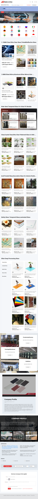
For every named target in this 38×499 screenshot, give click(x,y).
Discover (19, 12)
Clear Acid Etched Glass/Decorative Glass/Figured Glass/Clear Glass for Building (18, 190)
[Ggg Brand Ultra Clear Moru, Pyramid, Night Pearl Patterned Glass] (19, 142)
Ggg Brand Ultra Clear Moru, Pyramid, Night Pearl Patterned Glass (18, 149)
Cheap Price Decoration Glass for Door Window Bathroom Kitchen (18, 208)
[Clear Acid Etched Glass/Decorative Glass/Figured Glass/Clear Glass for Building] (19, 184)
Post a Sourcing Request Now (27, 488)
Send (9, 488)
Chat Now (30, 466)
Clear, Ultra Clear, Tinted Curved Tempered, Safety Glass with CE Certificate (30, 249)
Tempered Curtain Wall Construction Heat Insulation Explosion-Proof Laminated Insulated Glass (21, 68)
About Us (11, 12)
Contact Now (5, 66)
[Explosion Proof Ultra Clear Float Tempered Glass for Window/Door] (19, 225)
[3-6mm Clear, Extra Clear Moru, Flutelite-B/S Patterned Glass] (31, 142)
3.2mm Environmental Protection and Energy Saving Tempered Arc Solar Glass (31, 114)
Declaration (28, 495)
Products (7, 12)
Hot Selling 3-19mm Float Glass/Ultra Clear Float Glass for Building (32, 55)
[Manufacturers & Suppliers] (7, 2)
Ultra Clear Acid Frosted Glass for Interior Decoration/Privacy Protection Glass (6, 208)
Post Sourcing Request (32, 2)
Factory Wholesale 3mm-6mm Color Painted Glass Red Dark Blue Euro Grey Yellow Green (18, 309)
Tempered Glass (13, 445)
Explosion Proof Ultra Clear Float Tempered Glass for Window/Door (19, 231)
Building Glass (9, 445)
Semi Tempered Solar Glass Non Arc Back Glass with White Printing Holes (13, 114)
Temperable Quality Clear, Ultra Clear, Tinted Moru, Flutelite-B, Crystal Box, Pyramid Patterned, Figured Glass (6, 167)
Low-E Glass (4, 448)
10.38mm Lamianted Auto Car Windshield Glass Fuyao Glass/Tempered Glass (30, 231)
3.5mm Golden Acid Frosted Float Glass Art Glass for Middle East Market (31, 208)
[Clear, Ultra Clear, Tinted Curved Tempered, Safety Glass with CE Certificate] (31, 243)
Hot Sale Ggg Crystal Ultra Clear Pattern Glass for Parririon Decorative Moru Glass (30, 167)
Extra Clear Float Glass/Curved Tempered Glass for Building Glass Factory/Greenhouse (19, 249)
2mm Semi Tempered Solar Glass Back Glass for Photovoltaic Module (31, 122)
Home (2, 12)
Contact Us (23, 12)
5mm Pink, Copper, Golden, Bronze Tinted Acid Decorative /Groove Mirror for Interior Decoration (32, 87)
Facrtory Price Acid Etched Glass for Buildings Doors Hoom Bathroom (6, 190)
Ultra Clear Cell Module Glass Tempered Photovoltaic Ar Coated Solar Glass (14, 122)
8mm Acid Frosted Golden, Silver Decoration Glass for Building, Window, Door (31, 190)
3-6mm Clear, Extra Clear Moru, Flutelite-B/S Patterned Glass (30, 149)
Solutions (15, 12)
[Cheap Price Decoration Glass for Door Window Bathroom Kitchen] (19, 201)
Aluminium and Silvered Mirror (8, 446)
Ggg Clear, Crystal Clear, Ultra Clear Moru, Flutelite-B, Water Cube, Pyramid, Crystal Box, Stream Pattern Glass (19, 167)
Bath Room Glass (8, 448)
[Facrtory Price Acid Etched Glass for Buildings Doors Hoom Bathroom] (7, 184)
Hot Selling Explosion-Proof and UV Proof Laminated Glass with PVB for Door (7, 231)
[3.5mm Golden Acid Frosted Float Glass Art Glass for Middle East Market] (31, 201)
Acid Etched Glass (4, 447)
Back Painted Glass (10, 447)
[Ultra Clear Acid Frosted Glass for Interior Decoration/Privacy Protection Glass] (7, 201)
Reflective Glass (15, 447)
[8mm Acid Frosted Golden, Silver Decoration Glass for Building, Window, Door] (31, 184)
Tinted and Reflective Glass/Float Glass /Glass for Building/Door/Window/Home (32, 68)
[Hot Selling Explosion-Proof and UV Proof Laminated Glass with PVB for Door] (7, 225)
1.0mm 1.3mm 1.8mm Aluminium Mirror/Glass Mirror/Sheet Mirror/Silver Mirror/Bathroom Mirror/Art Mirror (21, 87)
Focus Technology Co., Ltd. (13, 495)
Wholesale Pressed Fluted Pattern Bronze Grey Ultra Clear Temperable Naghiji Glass (6, 149)
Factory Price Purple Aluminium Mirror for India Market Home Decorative (7, 91)
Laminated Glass (15, 446)
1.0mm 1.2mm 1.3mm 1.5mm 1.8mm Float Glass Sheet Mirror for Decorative (32, 100)
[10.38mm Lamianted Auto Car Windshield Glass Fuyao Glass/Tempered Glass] (31, 225)
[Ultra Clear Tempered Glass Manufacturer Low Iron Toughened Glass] (7, 243)
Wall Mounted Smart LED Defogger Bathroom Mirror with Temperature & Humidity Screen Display (21, 100)
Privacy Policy (33, 495)
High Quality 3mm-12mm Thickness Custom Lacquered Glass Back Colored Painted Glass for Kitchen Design (30, 327)
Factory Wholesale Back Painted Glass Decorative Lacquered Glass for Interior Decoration (30, 274)
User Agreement (24, 495)
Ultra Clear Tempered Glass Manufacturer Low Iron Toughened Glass (20, 55)
